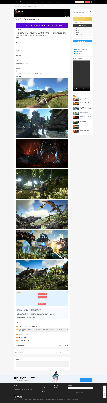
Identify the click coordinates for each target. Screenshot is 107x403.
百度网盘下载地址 (42, 293)
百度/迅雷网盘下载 (83, 41)
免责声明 (43, 387)
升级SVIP (83, 22)
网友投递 (20, 345)
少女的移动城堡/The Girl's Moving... (81, 49)
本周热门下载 (82, 47)
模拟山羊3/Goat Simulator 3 (85, 112)
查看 (80, 28)
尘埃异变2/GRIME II (83, 121)
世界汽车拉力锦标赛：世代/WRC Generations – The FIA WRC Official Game (85, 108)
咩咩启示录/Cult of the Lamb (64, 352)
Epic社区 (43, 391)
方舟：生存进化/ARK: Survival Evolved (27, 19)
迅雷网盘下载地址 (42, 297)
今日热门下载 (76, 47)
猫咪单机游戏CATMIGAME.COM (25, 378)
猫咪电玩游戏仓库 (21, 6)
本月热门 (88, 47)
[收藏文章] (63, 345)
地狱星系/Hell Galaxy (78, 53)
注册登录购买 (42, 303)
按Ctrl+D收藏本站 (87, 380)
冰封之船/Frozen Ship (78, 51)
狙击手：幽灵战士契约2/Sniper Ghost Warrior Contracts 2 (25, 352)
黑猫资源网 (56, 387)
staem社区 (43, 389)
